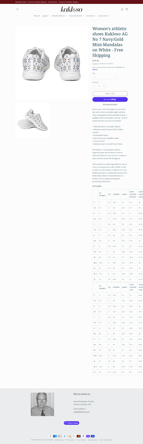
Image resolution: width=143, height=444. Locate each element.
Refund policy (59, 440)
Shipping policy (93, 440)
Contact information (106, 440)
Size (93, 73)
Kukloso (38, 439)
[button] (17, 9)
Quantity (95, 82)
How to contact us (81, 394)
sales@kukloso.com (81, 412)
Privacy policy (70, 440)
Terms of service (81, 440)
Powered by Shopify (47, 439)
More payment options (110, 104)
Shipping (95, 63)
